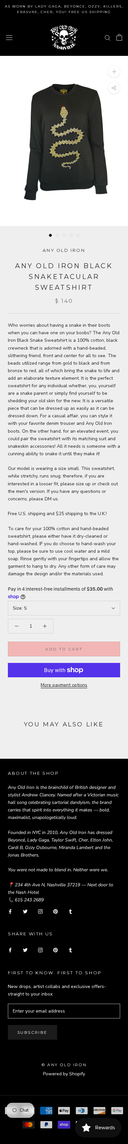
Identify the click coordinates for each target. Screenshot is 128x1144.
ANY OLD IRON (64, 250)
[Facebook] (10, 911)
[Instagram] (40, 911)
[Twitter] (25, 911)
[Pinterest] (55, 911)
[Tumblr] (70, 911)
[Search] (108, 37)
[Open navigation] (9, 37)
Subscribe (32, 1032)
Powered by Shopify (64, 1074)
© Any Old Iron (64, 1064)
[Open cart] (119, 37)
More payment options (64, 685)
